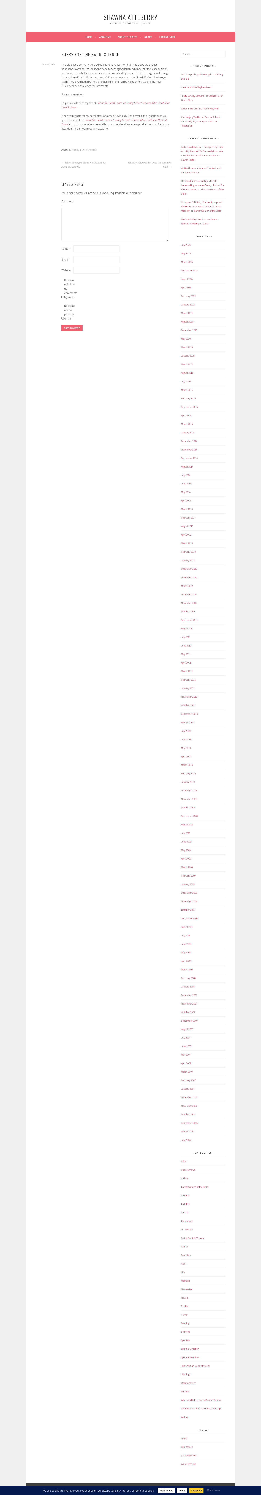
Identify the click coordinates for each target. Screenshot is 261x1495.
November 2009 (189, 799)
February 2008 (188, 978)
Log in (184, 1438)
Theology (76, 150)
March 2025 (187, 262)
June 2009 (186, 841)
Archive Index (167, 37)
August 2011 (187, 628)
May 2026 (186, 253)
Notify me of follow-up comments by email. (70, 288)
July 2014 (186, 475)
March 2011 (187, 671)
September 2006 (189, 1122)
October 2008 (188, 909)
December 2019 (189, 330)
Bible (183, 1161)
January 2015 (188, 432)
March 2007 (187, 1071)
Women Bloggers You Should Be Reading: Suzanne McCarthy (83, 165)
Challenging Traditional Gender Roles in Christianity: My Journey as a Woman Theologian (200, 121)
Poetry (184, 1306)
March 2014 (187, 509)
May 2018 (186, 338)
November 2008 (189, 901)
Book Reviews (188, 1169)
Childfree (185, 1204)
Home (89, 37)
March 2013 (187, 543)
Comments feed (189, 1455)
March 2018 (187, 347)
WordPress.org (188, 1464)
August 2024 (187, 279)
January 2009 (188, 884)
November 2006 (189, 1105)
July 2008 (186, 935)
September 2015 (189, 407)
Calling (184, 1178)
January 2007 (188, 1088)
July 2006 (186, 1140)
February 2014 (188, 517)
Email (65, 259)
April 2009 (186, 858)
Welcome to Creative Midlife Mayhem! (200, 108)
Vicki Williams (188, 168)
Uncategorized (88, 150)
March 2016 (187, 389)
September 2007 (189, 1020)
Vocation (185, 1391)
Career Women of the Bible (207, 210)
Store (148, 37)
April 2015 (186, 415)
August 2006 (187, 1131)
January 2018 (188, 355)
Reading (185, 1323)
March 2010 (187, 764)
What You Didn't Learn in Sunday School (201, 1400)
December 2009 (189, 790)
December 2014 (189, 441)
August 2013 (187, 526)
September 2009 (189, 816)
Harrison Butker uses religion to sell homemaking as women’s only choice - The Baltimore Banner (202, 185)
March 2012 (187, 585)
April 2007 (186, 1063)
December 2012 (189, 568)
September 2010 (189, 713)
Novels (184, 1297)
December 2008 (189, 892)
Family (184, 1246)
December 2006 (189, 1097)
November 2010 (189, 696)
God (183, 1263)
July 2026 (186, 244)
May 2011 (186, 654)
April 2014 (186, 500)
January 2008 (188, 986)
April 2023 (186, 287)
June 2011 (186, 645)
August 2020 (187, 321)
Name (65, 248)
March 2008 (187, 969)
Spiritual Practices (190, 1357)
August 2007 (187, 1029)
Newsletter (186, 1289)
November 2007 (189, 1003)
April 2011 (186, 662)
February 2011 (188, 679)
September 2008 (189, 918)
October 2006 (188, 1114)
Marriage (185, 1280)
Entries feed (187, 1446)
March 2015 (187, 424)
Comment (67, 203)
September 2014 (189, 458)
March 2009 (187, 867)
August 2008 (187, 926)
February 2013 (188, 551)
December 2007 (189, 995)
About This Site (127, 37)
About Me (105, 37)
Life (183, 1272)
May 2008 (186, 952)
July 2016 (186, 381)
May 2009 (186, 850)
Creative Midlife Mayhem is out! (196, 87)
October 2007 (188, 1012)
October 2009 (188, 807)
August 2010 (187, 722)
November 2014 (189, 449)
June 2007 (186, 1046)
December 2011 (189, 594)
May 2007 (186, 1054)
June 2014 (186, 483)
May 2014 (186, 492)
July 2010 (186, 730)
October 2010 (188, 705)
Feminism (186, 1255)
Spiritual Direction (190, 1348)
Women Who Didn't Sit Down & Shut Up (201, 1408)
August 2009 (187, 824)
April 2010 (186, 756)
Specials (185, 1340)
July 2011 (186, 637)
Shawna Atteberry (131, 17)
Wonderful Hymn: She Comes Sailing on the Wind (149, 165)
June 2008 (186, 944)
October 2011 (188, 611)
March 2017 (187, 364)
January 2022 (188, 304)
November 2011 (189, 603)
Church (184, 1212)
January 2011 (188, 688)
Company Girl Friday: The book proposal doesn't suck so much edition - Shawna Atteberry (201, 206)
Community (187, 1221)
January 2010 (188, 781)
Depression (187, 1229)
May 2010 (186, 748)
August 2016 (187, 372)
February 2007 (188, 1080)
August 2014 (187, 466)
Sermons (185, 1331)
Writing (184, 1417)
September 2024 (189, 270)
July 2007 (186, 1037)
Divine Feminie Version (192, 1238)
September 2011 (189, 620)
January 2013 (188, 560)
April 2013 (186, 534)
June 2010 (186, 739)
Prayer (184, 1314)
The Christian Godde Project (195, 1365)
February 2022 (188, 296)
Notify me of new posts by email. (69, 312)
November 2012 (189, 577)
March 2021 (187, 313)
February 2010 (188, 773)
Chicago (185, 1195)
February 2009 (188, 875)
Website (66, 270)
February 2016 (188, 398)
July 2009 (186, 833)
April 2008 (186, 961)
